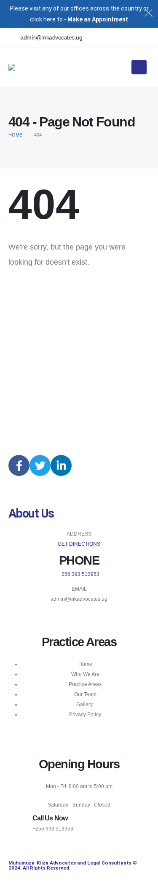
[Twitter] (40, 465)
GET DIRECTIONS (79, 544)
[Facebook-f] (18, 465)
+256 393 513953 (79, 574)
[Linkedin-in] (61, 465)
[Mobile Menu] (139, 67)
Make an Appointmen (96, 19)
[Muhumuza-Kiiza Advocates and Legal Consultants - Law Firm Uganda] (34, 67)
